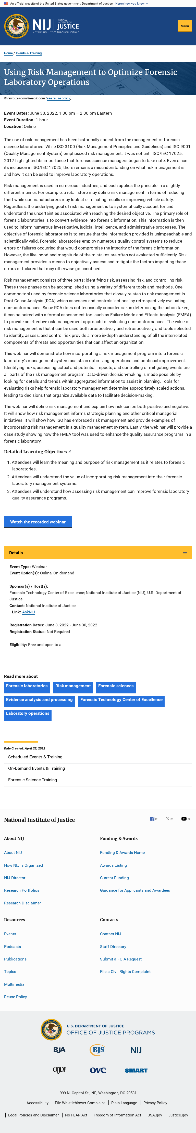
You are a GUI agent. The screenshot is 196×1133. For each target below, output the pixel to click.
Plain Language (124, 1103)
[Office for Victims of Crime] (98, 1074)
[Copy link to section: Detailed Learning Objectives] (69, 451)
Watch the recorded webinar (38, 521)
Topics (10, 971)
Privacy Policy (155, 1103)
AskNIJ (28, 612)
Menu (185, 26)
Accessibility (37, 1103)
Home (8, 53)
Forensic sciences (115, 685)
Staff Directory (113, 946)
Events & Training (29, 53)
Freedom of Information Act (117, 1115)
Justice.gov (178, 1115)
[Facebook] (156, 822)
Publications (15, 959)
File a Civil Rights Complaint (125, 971)
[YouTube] (186, 822)
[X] (171, 822)
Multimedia (14, 984)
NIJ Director (14, 877)
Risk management (73, 685)
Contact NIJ (110, 933)
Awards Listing (113, 865)
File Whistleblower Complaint (80, 1103)
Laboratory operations (28, 713)
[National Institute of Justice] (136, 1054)
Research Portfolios (21, 890)
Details (16, 552)
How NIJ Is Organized (23, 865)
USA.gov (155, 1115)
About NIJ (13, 852)
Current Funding (114, 877)
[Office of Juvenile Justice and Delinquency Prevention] (59, 1074)
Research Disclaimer (22, 903)
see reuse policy (58, 98)
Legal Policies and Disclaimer (33, 1115)
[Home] (56, 26)
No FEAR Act (76, 1115)
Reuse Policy (15, 996)
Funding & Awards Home (122, 852)
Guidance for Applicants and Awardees (135, 890)
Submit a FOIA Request (121, 959)
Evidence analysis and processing (39, 699)
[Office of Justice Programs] (16, 26)
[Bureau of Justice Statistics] (98, 1057)
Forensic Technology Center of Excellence (121, 699)
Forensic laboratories (27, 685)
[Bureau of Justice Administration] (60, 1054)
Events (10, 933)
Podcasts (12, 946)
